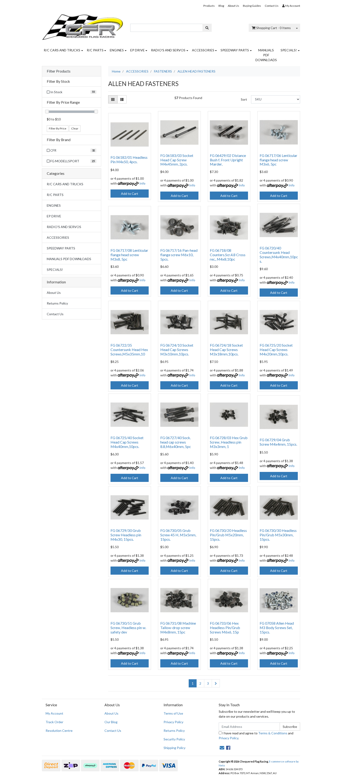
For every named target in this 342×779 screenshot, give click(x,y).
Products (209, 5)
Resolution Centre (59, 731)
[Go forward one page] (216, 683)
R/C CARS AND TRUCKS (62, 50)
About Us (233, 5)
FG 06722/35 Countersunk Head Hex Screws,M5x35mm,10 (129, 349)
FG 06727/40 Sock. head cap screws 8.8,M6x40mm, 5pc (175, 442)
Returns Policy (57, 303)
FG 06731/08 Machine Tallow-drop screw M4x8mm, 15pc (178, 627)
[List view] (122, 99)
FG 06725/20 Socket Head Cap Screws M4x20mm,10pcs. (276, 349)
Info (142, 183)
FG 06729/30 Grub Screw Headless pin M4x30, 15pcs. (126, 534)
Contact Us (271, 5)
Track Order (54, 722)
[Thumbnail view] (112, 99)
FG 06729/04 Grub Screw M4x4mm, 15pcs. (278, 442)
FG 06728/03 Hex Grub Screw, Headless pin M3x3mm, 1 (229, 442)
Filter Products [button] (58, 71)
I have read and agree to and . (256, 735)
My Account (54, 713)
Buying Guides (252, 5)
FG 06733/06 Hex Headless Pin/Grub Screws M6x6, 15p (225, 627)
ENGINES (117, 50)
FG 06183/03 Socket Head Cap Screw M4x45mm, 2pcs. (176, 159)
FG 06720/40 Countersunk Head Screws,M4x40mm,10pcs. (279, 254)
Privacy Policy (173, 722)
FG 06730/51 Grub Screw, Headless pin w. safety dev (128, 627)
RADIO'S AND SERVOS (168, 50)
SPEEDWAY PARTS (235, 50)
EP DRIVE (137, 50)
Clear (74, 128)
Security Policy (174, 739)
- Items (273, 28)
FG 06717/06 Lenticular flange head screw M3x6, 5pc (278, 159)
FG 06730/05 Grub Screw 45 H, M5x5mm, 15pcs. (178, 534)
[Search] (207, 28)
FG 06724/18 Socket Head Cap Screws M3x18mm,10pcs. (226, 349)
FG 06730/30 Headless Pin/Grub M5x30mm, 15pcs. (278, 534)
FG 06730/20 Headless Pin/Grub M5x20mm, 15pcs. (228, 534)
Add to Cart (129, 194)
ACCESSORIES (203, 50)
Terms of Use (173, 713)
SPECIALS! (289, 50)
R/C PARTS (95, 50)
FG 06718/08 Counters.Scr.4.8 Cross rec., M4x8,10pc (227, 254)
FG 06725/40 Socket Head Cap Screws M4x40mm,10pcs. (127, 442)
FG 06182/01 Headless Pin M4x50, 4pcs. (129, 159)
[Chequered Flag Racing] (82, 25)
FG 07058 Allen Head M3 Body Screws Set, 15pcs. (277, 627)
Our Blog (110, 722)
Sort (244, 99)
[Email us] (222, 747)
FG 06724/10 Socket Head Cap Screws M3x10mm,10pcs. (176, 349)
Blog (221, 5)
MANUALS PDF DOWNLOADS (266, 55)
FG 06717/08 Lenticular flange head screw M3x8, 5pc (129, 254)
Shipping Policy (174, 748)
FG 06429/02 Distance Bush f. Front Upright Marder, (228, 159)
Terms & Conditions (272, 733)
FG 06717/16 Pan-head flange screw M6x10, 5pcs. (179, 254)
